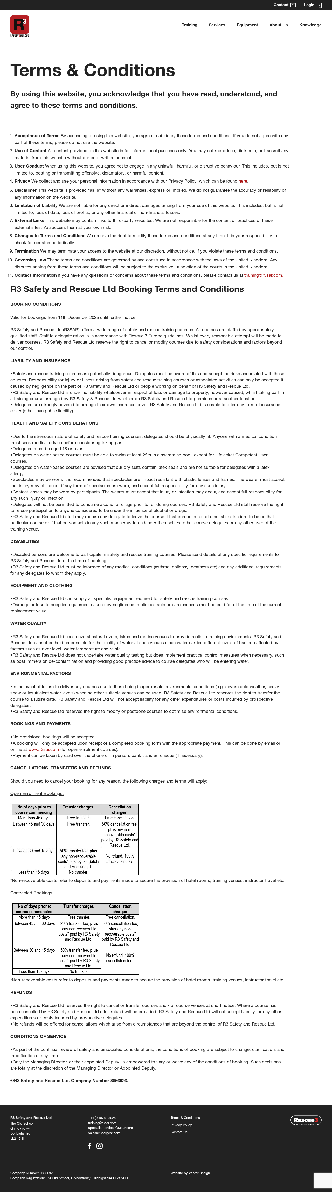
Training (189, 26)
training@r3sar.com (102, 1123)
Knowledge (310, 26)
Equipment (247, 26)
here (243, 181)
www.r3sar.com (43, 749)
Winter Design (199, 1173)
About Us (278, 26)
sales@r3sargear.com (104, 1133)
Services (217, 26)
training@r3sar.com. (263, 275)
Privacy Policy (181, 1125)
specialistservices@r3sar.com (110, 1128)
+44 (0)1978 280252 (102, 1118)
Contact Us (179, 1132)
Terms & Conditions (185, 1118)
